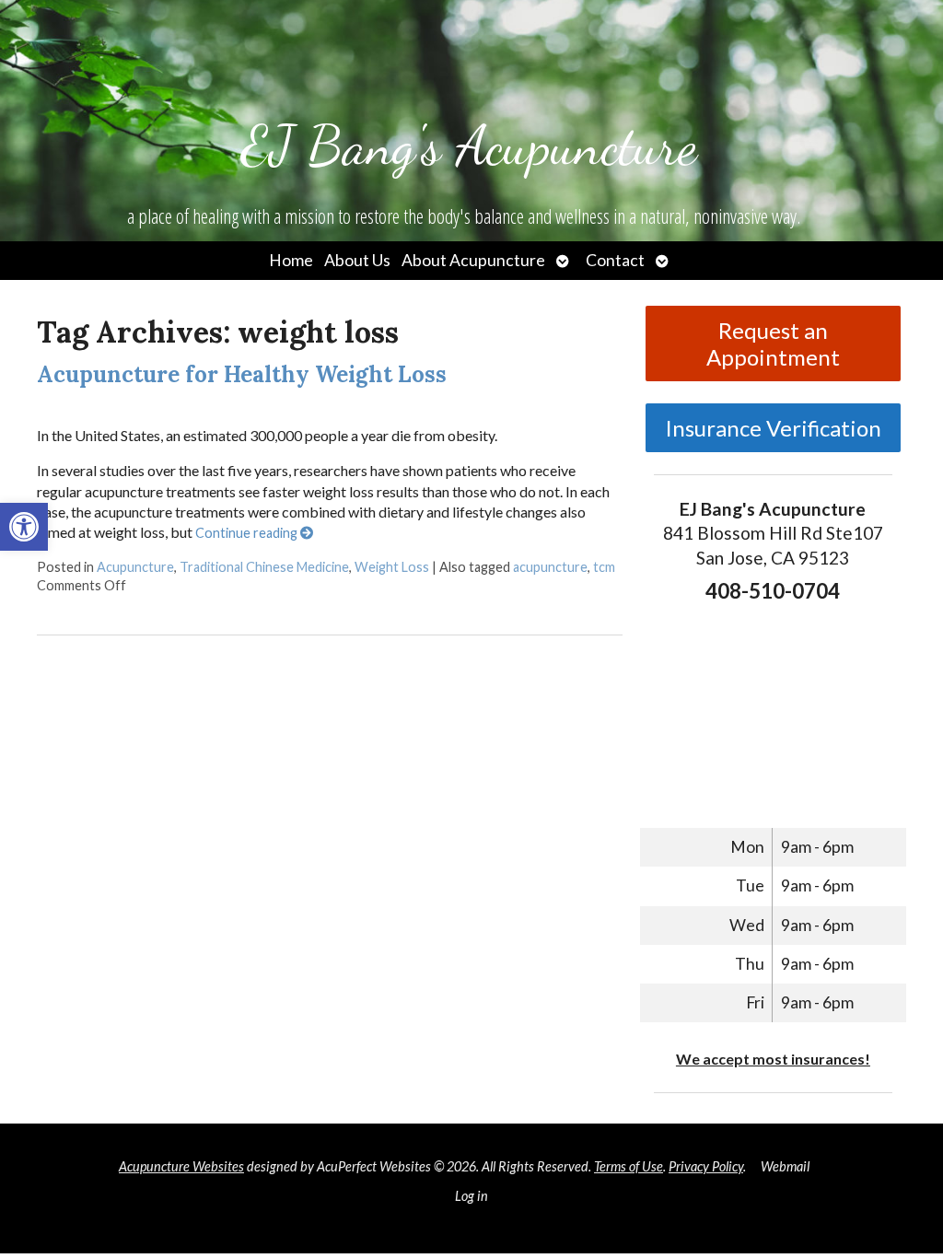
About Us (357, 260)
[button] (24, 527)
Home (291, 260)
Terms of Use (628, 1166)
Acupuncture (135, 567)
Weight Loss (392, 567)
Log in (471, 1196)
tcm (604, 567)
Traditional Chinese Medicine (264, 567)
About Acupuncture (473, 260)
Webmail (785, 1166)
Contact (615, 260)
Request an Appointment (773, 343)
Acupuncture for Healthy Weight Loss (242, 374)
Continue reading (247, 533)
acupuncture (550, 567)
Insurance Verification (773, 427)
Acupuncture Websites (181, 1166)
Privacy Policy (706, 1166)
